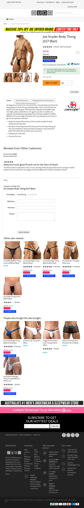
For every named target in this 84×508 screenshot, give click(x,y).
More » (8, 474)
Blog (35, 454)
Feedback (37, 468)
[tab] (8, 100)
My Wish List (50, 2)
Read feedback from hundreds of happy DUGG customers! (35, 481)
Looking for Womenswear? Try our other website (37, 410)
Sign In (58, 2)
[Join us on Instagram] (68, 435)
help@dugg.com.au (74, 465)
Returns (36, 457)
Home (5, 24)
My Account (41, 2)
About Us (27, 457)
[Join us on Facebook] (64, 435)
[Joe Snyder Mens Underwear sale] (42, 28)
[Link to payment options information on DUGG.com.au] (64, 504)
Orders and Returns (25, 435)
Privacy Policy (47, 428)
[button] (8, 77)
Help (25, 450)
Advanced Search (11, 435)
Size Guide (74, 92)
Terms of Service (54, 428)
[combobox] (66, 13)
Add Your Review (65, 47)
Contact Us (36, 435)
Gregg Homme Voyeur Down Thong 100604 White (50, 343)
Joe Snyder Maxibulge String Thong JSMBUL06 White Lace (12, 379)
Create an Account (67, 2)
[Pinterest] (77, 435)
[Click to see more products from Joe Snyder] (72, 106)
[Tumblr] (73, 435)
